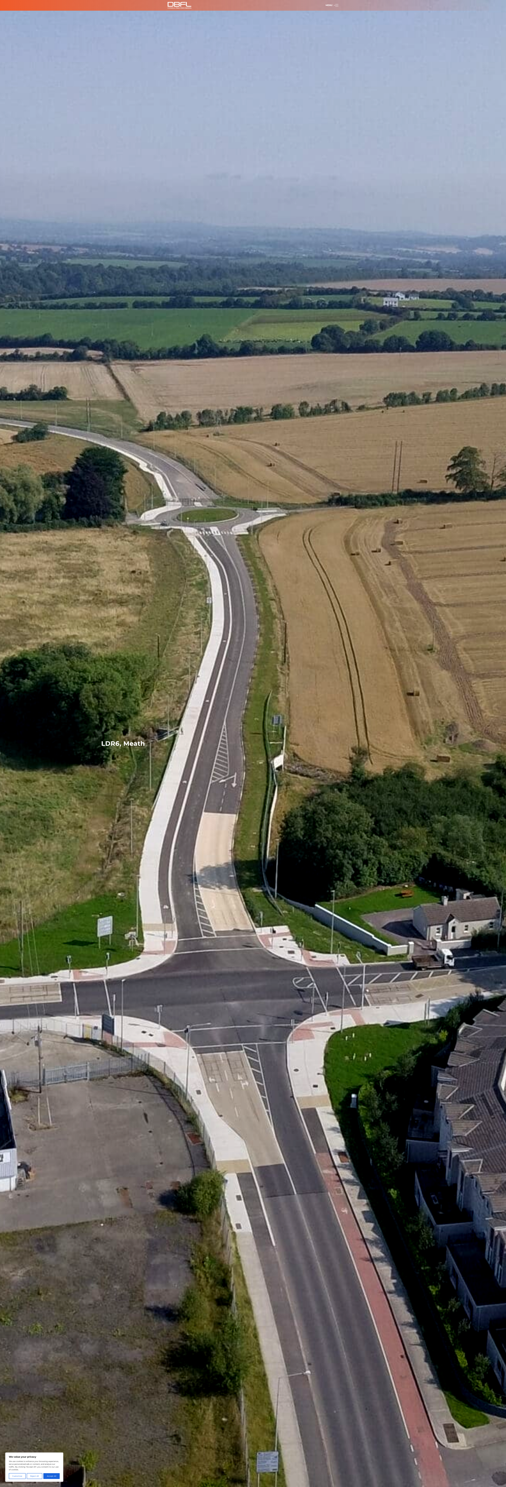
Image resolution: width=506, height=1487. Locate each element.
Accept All (51, 1476)
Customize (17, 1476)
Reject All (34, 1476)
